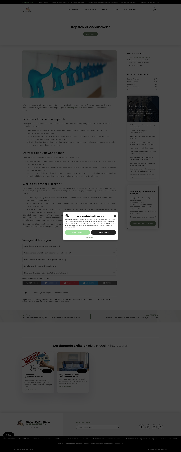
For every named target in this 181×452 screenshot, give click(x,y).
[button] (115, 216)
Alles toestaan (77, 232)
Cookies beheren (103, 232)
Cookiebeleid (89, 237)
